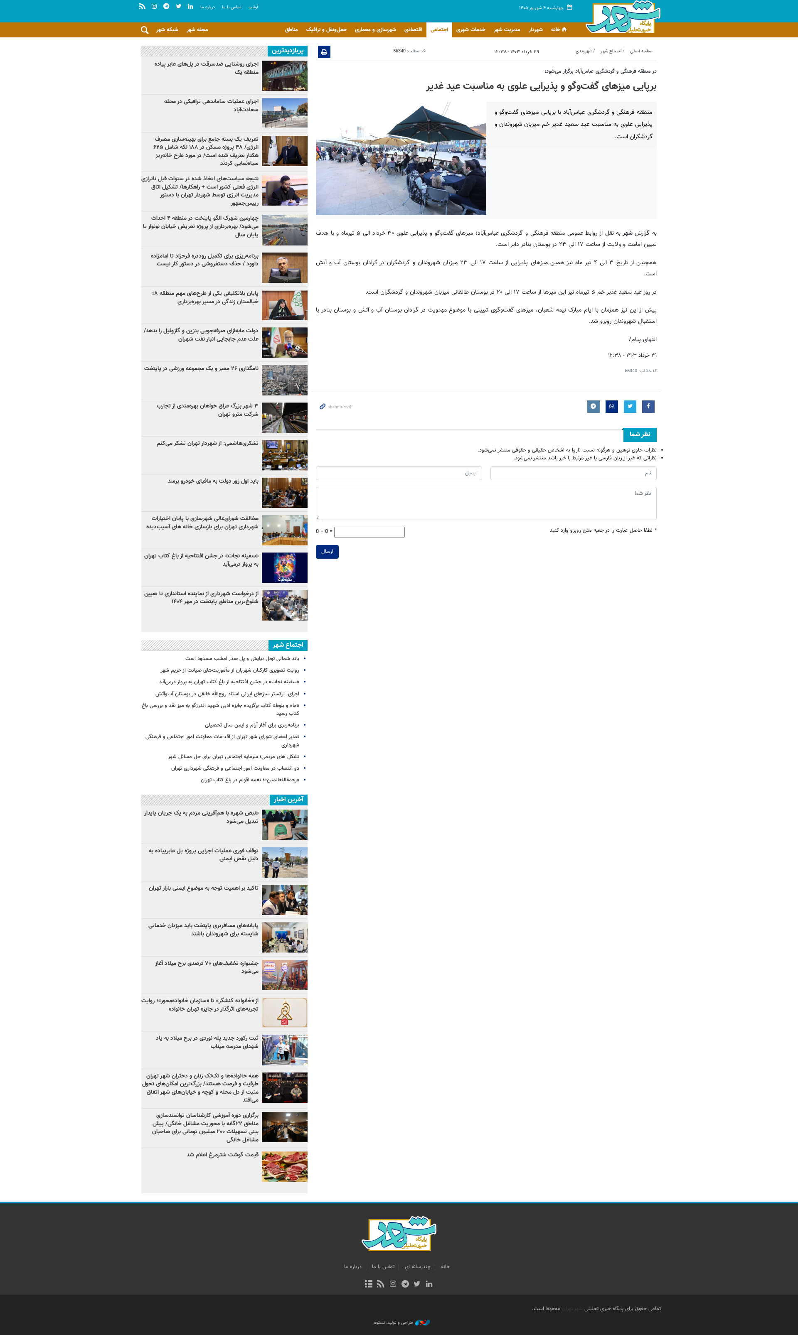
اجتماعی (439, 30)
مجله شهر (197, 30)
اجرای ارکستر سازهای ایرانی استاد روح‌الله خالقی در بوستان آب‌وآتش (226, 694)
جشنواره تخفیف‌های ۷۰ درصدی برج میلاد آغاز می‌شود (207, 968)
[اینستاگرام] (393, 1285)
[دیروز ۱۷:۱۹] (285, 230)
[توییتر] (417, 1285)
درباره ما (207, 7)
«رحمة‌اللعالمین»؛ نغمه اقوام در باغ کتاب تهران (250, 780)
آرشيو (253, 7)
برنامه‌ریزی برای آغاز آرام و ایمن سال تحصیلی (252, 725)
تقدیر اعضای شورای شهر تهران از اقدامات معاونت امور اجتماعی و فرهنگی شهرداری (222, 741)
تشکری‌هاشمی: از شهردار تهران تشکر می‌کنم (208, 443)
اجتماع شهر (611, 51)
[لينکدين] (429, 1285)
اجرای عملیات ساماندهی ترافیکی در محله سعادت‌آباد (211, 106)
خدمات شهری (470, 30)
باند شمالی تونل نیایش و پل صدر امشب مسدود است (242, 659)
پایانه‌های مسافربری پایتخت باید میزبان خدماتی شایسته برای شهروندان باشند (203, 930)
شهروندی (584, 51)
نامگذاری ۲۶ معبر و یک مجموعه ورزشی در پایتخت (201, 368)
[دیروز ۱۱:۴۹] (285, 151)
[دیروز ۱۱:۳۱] (285, 493)
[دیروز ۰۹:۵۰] (285, 605)
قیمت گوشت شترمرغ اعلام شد (223, 1155)
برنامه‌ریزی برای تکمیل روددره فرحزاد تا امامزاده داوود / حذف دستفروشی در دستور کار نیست (205, 260)
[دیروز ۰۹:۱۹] (285, 342)
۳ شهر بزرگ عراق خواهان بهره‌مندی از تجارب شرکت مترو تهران (208, 410)
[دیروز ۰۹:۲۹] (285, 417)
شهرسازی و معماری (375, 30)
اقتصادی (413, 30)
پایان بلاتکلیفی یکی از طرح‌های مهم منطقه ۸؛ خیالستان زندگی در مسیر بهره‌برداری (205, 298)
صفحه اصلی (641, 51)
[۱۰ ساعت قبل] (285, 76)
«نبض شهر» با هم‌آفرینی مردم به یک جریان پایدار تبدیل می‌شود (201, 817)
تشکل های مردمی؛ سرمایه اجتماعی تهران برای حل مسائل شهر (233, 757)
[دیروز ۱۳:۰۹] (285, 113)
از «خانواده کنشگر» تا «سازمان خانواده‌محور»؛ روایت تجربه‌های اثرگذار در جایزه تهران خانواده (200, 1005)
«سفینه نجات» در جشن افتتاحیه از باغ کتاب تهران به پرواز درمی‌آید (201, 560)
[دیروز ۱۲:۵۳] (285, 455)
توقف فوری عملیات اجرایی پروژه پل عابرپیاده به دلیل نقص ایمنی (204, 855)
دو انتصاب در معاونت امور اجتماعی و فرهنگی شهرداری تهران (235, 768)
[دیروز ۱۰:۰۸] (285, 380)
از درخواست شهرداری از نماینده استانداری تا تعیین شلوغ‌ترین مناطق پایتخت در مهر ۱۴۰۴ (201, 598)
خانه (555, 30)
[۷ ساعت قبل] (285, 268)
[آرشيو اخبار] (368, 1285)
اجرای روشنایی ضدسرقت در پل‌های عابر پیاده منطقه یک (207, 68)
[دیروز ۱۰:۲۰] (285, 190)
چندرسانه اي (418, 1267)
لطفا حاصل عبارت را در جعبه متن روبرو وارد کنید (603, 531)
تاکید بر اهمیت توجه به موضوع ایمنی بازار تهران (204, 888)
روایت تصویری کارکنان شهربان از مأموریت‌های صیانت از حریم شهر (229, 670)
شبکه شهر (167, 30)
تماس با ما (231, 7)
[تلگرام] (405, 1285)
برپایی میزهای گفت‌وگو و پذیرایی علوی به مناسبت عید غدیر (541, 86)
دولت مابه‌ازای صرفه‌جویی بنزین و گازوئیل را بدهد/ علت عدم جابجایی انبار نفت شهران (201, 335)
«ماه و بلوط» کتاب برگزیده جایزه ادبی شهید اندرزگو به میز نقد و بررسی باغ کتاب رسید (220, 710)
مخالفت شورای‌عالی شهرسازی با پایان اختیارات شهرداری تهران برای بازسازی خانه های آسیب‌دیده (202, 523)
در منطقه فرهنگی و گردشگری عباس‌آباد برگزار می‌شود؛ (600, 71)
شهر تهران (572, 1309)
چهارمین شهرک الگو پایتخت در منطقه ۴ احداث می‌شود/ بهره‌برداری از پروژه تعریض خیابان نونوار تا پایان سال (201, 226)
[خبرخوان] (381, 1285)
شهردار (536, 30)
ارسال (327, 551)
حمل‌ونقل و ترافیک (326, 30)
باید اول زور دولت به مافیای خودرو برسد (213, 481)
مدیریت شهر (507, 30)
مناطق (291, 30)
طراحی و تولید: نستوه (393, 1323)
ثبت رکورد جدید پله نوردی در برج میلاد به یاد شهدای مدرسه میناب (207, 1042)
